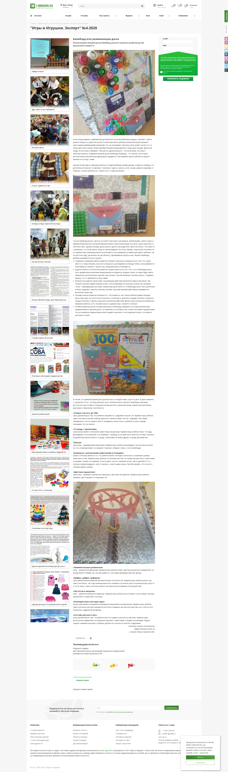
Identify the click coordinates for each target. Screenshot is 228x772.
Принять (200, 757)
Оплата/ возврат (80, 740)
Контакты (162, 737)
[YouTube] (226, 38)
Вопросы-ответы (80, 730)
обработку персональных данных (120, 712)
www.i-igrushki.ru (106, 750)
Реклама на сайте (123, 740)
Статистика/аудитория (39, 740)
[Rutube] (226, 42)
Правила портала (37, 733)
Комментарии (82, 680)
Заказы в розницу (80, 737)
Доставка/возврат (80, 743)
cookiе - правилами (200, 753)
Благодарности (36, 743)
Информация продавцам (127, 725)
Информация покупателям (85, 725)
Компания (34, 725)
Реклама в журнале (123, 737)
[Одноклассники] (226, 46)
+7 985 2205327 (168, 730)
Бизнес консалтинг (123, 743)
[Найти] (142, 6)
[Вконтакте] (226, 50)
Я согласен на (114, 712)
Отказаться (200, 763)
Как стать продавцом (124, 730)
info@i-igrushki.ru (169, 734)
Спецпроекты (121, 733)
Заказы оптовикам (80, 733)
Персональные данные (39, 737)
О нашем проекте (37, 730)
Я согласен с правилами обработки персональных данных (177, 72)
